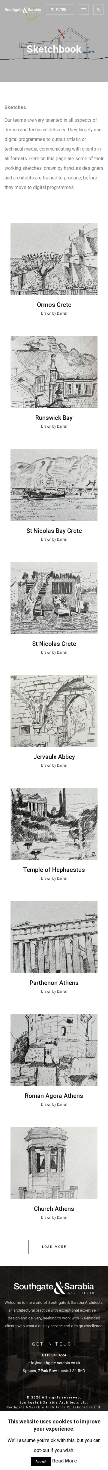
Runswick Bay (54, 417)
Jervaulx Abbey (54, 756)
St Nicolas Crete (54, 643)
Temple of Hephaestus (54, 869)
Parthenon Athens (54, 982)
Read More (64, 1461)
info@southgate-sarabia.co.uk (54, 1363)
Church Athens (54, 1208)
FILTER (60, 10)
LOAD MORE (54, 1247)
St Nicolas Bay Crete (54, 530)
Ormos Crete (54, 304)
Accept (41, 1461)
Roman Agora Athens (54, 1095)
